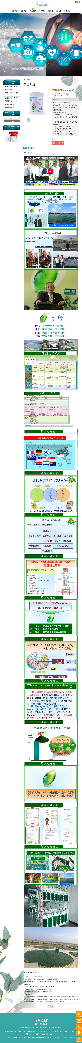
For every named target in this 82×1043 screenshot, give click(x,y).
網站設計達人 (72, 1038)
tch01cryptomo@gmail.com (64, 1031)
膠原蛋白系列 (9, 101)
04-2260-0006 (16, 1031)
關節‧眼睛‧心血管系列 (12, 94)
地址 (30, 1034)
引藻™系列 (9, 90)
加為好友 (79, 1022)
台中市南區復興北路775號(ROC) (43, 1034)
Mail (52, 1031)
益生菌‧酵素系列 (11, 98)
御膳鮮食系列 (9, 108)
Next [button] (79, 44)
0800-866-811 (41, 1031)
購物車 (79, 1027)
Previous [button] (2, 44)
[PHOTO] (36, 102)
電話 (8, 1031)
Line (78, 2)
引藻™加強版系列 (11, 86)
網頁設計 (65, 1038)
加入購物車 (59, 143)
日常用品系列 (9, 104)
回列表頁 (50, 1006)
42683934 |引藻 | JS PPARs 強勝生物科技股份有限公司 (41, 3)
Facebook (76, 2)
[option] (41, 44)
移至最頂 (79, 1041)
